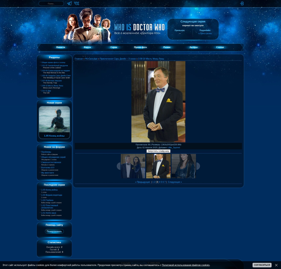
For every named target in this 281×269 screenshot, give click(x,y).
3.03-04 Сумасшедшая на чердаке (55, 71)
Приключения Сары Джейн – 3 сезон (118, 59)
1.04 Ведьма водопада (51, 195)
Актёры (193, 47)
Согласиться (262, 265)
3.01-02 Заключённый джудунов (54, 65)
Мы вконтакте (47, 173)
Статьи (220, 47)
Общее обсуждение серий (53, 157)
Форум (87, 47)
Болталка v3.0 (47, 167)
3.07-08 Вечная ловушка (51, 81)
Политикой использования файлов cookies (186, 265)
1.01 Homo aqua (48, 213)
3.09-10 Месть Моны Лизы (52, 86)
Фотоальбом (91, 59)
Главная (79, 59)
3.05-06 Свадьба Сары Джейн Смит (56, 76)
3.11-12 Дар (46, 91)
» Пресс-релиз (205, 33)
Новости (60, 47)
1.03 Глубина (47, 200)
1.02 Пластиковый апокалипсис (49, 206)
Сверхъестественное (51, 162)
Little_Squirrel (174, 147)
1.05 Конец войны (49, 190)
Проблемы (46, 152)
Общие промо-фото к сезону (53, 62)
